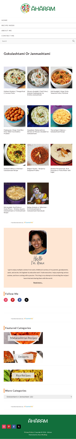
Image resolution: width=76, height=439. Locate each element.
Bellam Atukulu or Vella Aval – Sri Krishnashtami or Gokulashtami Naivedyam (37, 209)
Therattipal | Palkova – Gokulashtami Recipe (58, 131)
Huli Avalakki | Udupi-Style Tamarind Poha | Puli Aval (60, 92)
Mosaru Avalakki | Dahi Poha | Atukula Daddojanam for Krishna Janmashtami (37, 93)
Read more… (38, 283)
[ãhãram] (38, 11)
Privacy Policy (29, 432)
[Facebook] (20, 300)
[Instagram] (6, 300)
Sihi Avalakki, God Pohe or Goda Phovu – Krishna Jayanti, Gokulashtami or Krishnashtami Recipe (14, 209)
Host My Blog (42, 435)
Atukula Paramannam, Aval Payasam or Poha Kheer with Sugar (61, 170)
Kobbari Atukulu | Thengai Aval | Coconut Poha (14, 92)
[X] (26, 300)
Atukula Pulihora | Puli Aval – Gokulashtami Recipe (14, 169)
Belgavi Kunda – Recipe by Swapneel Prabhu (36, 169)
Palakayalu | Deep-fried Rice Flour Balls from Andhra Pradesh (13, 131)
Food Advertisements (16, 222)
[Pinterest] (13, 300)
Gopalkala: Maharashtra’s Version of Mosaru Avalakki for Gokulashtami (38, 131)
